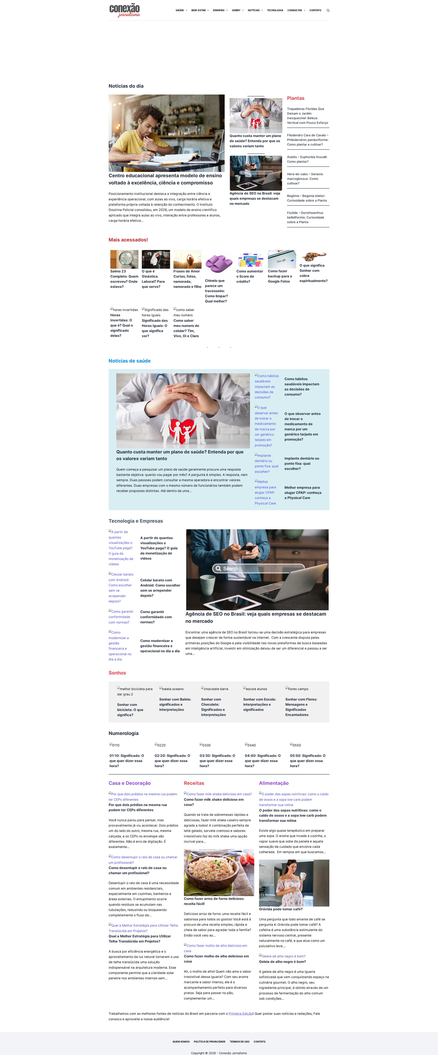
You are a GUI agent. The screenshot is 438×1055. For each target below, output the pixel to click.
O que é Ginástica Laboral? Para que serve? (153, 279)
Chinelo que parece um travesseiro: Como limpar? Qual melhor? (216, 291)
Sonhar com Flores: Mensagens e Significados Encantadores (301, 707)
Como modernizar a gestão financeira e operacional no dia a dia (160, 646)
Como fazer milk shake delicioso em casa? (214, 802)
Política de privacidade (210, 1041)
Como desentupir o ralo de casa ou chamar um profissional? (137, 870)
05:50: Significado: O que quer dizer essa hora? (308, 761)
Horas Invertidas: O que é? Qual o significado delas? (121, 325)
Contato (315, 10)
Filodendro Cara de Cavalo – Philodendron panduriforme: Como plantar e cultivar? (307, 139)
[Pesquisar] (328, 10)
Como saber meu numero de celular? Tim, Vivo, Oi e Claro (186, 328)
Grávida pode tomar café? (281, 909)
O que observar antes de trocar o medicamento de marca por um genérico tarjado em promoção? (303, 426)
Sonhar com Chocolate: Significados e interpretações (213, 707)
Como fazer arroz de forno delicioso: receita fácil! (214, 901)
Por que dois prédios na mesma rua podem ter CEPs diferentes (138, 807)
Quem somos (181, 1041)
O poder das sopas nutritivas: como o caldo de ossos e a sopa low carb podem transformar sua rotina (293, 815)
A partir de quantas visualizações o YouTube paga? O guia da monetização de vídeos (159, 548)
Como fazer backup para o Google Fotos (280, 276)
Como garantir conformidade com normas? (156, 617)
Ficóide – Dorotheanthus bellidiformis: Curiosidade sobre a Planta (305, 217)
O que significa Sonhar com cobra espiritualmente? (314, 273)
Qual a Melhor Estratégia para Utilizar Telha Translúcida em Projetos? (140, 938)
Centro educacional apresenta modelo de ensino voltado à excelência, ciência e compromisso (165, 179)
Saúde (180, 10)
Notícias (254, 10)
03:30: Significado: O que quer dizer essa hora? (217, 761)
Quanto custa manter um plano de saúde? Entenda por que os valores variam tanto (255, 141)
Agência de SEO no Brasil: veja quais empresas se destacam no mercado (255, 198)
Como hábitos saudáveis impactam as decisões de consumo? (302, 386)
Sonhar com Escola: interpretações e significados (259, 704)
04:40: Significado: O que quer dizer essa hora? (263, 761)
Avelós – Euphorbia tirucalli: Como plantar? (307, 159)
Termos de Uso (239, 1041)
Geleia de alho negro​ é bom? (282, 962)
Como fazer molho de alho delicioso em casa (216, 958)
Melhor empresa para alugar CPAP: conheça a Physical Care (303, 492)
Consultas (294, 10)
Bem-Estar (198, 10)
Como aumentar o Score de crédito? (249, 276)
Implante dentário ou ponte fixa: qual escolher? (302, 463)
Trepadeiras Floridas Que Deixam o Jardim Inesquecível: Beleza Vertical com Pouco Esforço (307, 115)
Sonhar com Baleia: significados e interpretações (175, 704)
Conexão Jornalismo (233, 1053)
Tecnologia (275, 10)
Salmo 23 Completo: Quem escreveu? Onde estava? (124, 279)
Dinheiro (218, 10)
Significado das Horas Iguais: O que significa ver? (155, 328)
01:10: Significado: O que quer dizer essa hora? (127, 761)
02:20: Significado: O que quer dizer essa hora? (172, 761)
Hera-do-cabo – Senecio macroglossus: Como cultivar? (305, 178)
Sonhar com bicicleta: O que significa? (130, 710)
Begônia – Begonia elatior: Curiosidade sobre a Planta (307, 198)
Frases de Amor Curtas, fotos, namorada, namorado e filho (187, 279)
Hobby (236, 10)
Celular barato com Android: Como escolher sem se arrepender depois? (160, 588)
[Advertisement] (219, 46)
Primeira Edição (241, 1014)
